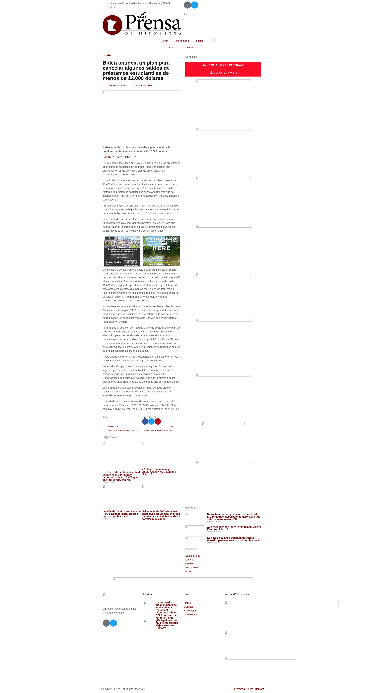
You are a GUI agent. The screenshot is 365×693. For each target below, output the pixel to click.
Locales (199, 40)
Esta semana (181, 40)
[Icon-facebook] (187, 5)
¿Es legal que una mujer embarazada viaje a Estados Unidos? (159, 472)
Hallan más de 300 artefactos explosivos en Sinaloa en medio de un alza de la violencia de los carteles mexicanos (161, 515)
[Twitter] (194, 5)
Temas (171, 47)
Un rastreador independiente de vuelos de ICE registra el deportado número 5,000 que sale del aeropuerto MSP (122, 476)
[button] (213, 40)
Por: (120, 157)
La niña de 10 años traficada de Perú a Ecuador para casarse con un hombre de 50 (122, 514)
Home (164, 40)
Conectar (189, 47)
